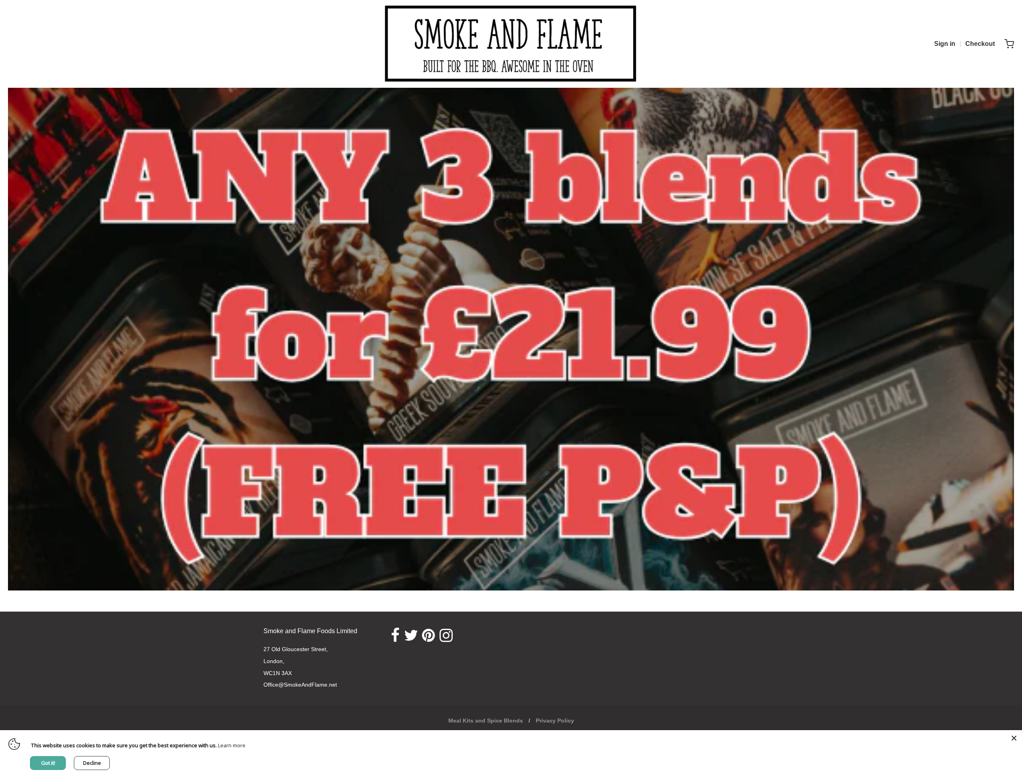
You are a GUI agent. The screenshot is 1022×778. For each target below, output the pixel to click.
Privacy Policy (555, 720)
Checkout (980, 43)
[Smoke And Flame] (511, 44)
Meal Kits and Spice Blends (485, 720)
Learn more (232, 745)
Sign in (944, 43)
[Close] (1014, 738)
